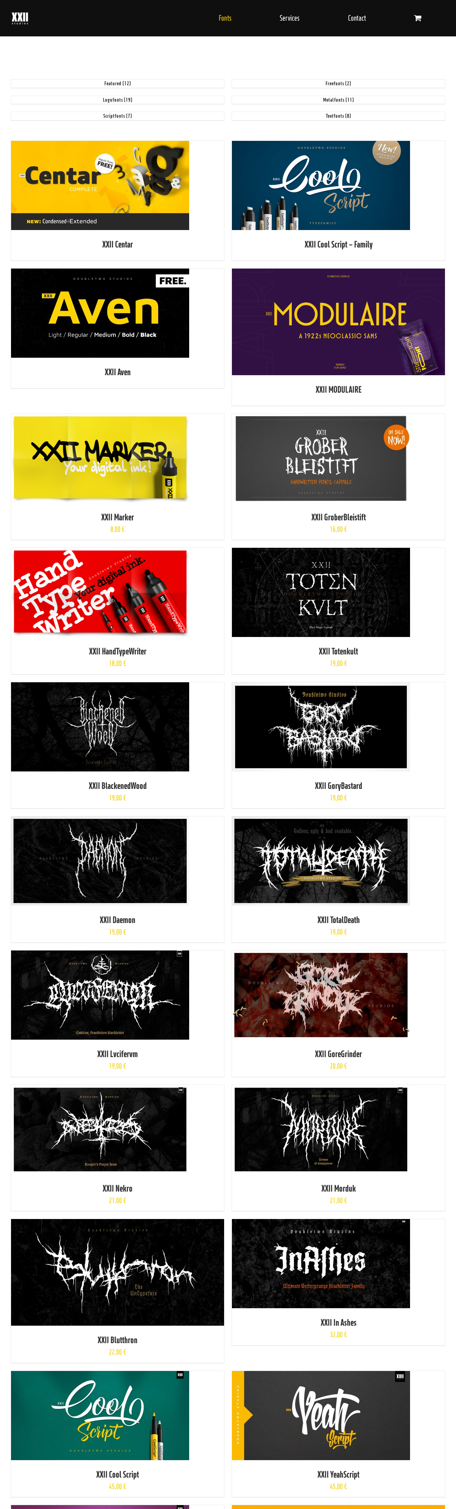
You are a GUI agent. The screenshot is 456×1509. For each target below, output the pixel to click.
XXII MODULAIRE (339, 389)
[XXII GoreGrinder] (321, 955)
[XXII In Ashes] (321, 1224)
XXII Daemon (117, 919)
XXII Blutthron (118, 1339)
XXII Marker (117, 516)
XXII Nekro (118, 1188)
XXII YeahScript (338, 1474)
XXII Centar (117, 244)
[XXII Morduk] (321, 1090)
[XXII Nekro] (100, 1090)
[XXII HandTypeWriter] (100, 553)
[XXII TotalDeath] (321, 821)
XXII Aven (118, 371)
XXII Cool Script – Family (339, 244)
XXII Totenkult (338, 651)
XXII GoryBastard (338, 785)
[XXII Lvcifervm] (100, 955)
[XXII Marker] (100, 418)
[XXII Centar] (100, 146)
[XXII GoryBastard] (321, 687)
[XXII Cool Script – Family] (321, 146)
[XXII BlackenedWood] (100, 687)
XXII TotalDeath (338, 919)
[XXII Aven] (100, 273)
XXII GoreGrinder (338, 1053)
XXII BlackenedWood (118, 785)
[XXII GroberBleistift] (321, 418)
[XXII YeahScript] (321, 1376)
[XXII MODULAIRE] (338, 273)
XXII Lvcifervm (117, 1053)
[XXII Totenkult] (321, 553)
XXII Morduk (338, 1188)
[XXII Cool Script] (100, 1376)
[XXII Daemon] (100, 821)
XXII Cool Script (117, 1474)
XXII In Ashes (339, 1322)
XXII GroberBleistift (338, 516)
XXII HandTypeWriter (117, 651)
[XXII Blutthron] (117, 1224)
